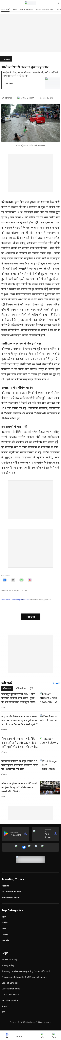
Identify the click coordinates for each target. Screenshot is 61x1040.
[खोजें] (59, 3)
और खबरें (30, 616)
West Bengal (17, 599)
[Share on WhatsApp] (21, 580)
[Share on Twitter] (13, 580)
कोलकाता (7, 59)
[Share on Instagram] (30, 580)
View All (56, 683)
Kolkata (26, 599)
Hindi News (5, 599)
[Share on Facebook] (4, 580)
